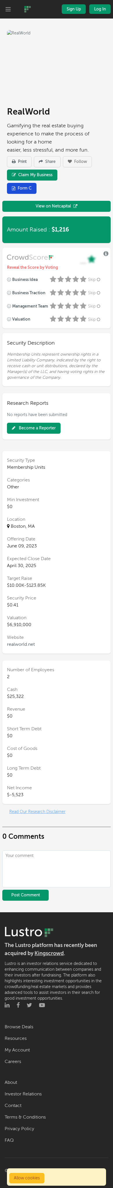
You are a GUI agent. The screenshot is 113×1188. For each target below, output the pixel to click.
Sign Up (74, 9)
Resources (16, 1038)
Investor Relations (23, 1094)
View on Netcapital (53, 206)
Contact (13, 1105)
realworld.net (21, 644)
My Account (17, 1050)
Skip (92, 279)
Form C (25, 188)
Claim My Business (34, 175)
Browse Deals (19, 1026)
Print (22, 161)
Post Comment (25, 895)
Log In (100, 9)
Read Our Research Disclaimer (37, 812)
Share (50, 161)
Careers (13, 1061)
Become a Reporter (37, 428)
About (11, 1082)
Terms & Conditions (25, 1117)
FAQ (9, 1140)
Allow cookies (27, 1178)
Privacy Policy (19, 1128)
